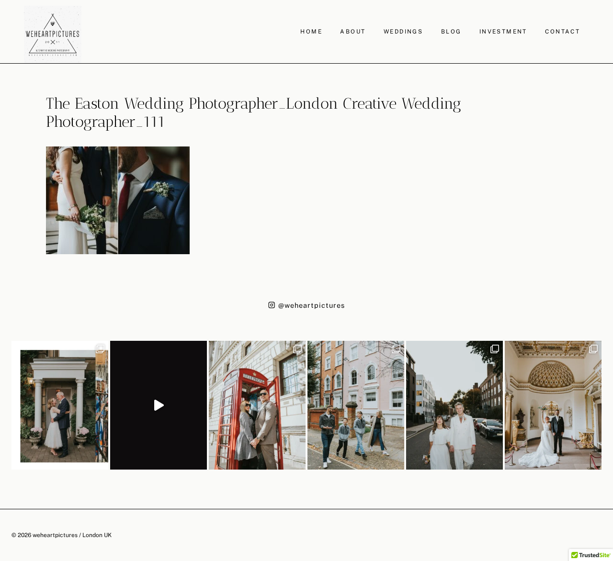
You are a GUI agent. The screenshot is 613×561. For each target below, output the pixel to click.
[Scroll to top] (604, 488)
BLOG (451, 31)
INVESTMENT (503, 31)
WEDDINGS (403, 31)
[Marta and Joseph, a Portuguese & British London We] (454, 405)
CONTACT (562, 31)
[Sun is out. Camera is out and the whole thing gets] (257, 405)
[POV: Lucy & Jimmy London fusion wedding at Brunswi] (158, 405)
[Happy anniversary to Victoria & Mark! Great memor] (59, 405)
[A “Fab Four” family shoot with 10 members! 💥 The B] (355, 405)
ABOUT (352, 31)
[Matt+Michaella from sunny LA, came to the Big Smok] (553, 405)
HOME (311, 31)
